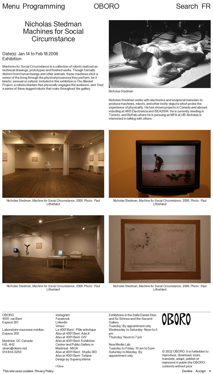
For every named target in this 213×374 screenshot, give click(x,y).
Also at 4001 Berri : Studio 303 (76, 352)
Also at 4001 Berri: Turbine (74, 355)
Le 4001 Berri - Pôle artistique (76, 329)
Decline (187, 371)
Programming (44, 6)
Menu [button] (11, 6)
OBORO (106, 6)
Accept (201, 371)
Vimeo (60, 326)
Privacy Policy (44, 371)
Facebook (62, 318)
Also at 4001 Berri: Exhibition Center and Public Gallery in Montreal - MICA (75, 344)
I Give (60, 366)
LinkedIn (61, 322)
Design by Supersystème (73, 359)
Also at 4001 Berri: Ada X (73, 333)
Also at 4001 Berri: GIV (71, 337)
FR (206, 6)
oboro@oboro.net (14, 348)
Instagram (63, 315)
